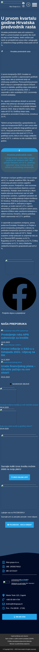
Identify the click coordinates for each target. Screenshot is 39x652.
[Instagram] (23, 6)
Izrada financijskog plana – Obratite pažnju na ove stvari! (18, 369)
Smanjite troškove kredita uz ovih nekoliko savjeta (19, 405)
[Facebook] (23, 3)
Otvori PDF (24, 581)
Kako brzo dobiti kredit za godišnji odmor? (16, 426)
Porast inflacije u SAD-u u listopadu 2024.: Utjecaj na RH (18, 352)
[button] (28, 4)
